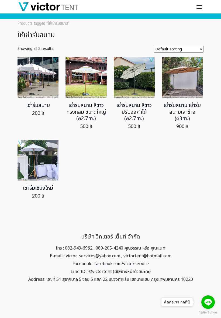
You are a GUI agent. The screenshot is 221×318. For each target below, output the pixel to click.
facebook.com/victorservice (121, 264)
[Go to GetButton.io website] (208, 312)
